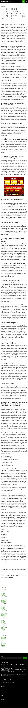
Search (2, 656)
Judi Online (3, 644)
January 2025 (3, 612)
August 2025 (3, 603)
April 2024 (3, 622)
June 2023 (3, 628)
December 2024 (4, 613)
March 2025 (3, 609)
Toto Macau (3, 649)
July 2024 (3, 619)
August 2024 (3, 617)
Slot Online (3, 645)
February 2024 (4, 624)
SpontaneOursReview (6, 1)
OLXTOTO (17, 704)
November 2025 (4, 600)
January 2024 (3, 626)
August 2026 (3, 589)
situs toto (2, 699)
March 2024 (3, 623)
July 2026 (3, 590)
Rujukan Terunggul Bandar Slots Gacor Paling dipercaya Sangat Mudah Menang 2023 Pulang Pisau (13, 569)
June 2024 (3, 620)
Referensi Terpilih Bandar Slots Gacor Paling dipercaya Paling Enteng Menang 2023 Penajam (13, 576)
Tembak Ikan (3, 646)
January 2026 (3, 597)
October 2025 (3, 601)
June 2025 (3, 606)
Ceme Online (3, 640)
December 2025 (4, 599)
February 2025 (4, 610)
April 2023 (3, 630)
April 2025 (3, 608)
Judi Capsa (3, 642)
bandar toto (3, 690)
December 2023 (4, 627)
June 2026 (3, 592)
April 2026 (3, 594)
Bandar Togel (3, 638)
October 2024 (3, 615)
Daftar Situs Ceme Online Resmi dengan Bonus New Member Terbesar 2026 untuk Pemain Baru (13, 672)
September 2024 (4, 616)
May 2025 (3, 607)
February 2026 (4, 596)
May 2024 (3, 621)
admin (9, 20)
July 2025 (3, 604)
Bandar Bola (3, 637)
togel (2, 695)
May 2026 (3, 593)
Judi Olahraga (3, 643)
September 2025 (4, 602)
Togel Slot (3, 6)
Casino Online (3, 639)
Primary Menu (26, 1)
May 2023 (3, 629)
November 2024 (4, 614)
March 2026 (3, 595)
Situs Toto (3, 686)
